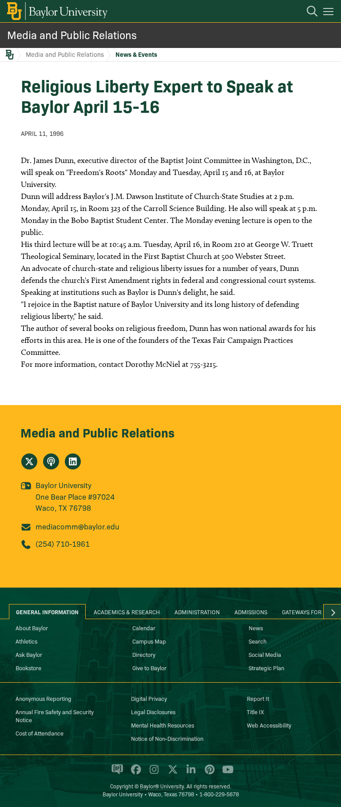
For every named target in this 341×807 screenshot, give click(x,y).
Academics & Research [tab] (127, 612)
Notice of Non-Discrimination (167, 738)
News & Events (136, 54)
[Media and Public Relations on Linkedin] (73, 461)
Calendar (143, 628)
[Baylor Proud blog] (116, 773)
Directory (143, 654)
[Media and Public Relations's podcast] (51, 461)
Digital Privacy (149, 698)
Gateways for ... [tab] (305, 612)
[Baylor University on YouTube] (225, 773)
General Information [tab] (47, 612)
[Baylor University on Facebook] (134, 773)
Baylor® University (162, 786)
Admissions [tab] (250, 612)
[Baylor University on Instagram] (152, 773)
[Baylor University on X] (171, 773)
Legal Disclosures (153, 712)
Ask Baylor (29, 654)
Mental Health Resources (162, 725)
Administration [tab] (197, 612)
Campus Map (149, 641)
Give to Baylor (149, 668)
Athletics (26, 641)
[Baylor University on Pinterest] (208, 773)
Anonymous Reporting (43, 698)
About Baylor (32, 628)
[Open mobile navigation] (330, 13)
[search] (308, 12)
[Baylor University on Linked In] (189, 773)
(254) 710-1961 (63, 543)
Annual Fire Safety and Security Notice (55, 716)
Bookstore (28, 668)
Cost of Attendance (39, 733)
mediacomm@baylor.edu (77, 526)
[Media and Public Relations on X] (29, 461)
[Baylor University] (56, 11)
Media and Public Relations (72, 34)
